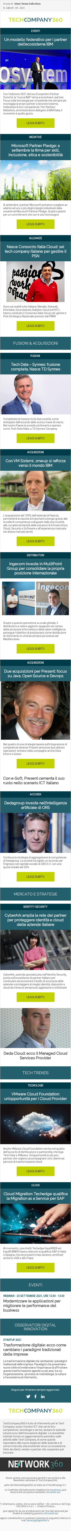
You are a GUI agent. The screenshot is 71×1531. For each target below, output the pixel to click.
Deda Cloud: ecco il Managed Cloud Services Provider (35, 1055)
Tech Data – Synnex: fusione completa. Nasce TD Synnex (35, 366)
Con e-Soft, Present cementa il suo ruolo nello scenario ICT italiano (34, 780)
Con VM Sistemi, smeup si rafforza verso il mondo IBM (36, 463)
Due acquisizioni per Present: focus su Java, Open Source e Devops (35, 673)
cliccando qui (51, 1513)
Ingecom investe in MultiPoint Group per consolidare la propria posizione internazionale (35, 568)
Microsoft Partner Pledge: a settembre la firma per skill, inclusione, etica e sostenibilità (36, 150)
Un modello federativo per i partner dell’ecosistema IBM (35, 41)
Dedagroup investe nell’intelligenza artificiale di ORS (35, 805)
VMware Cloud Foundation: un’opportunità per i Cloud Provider (35, 1096)
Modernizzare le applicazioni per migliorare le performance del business (32, 1306)
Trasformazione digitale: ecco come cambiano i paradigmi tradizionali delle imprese (34, 1349)
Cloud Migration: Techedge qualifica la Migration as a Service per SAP (36, 1196)
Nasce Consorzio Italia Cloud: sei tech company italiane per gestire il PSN (35, 251)
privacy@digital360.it (38, 1520)
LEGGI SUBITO (35, 123)
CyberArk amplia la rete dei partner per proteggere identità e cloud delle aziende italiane (35, 920)
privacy (57, 1490)
